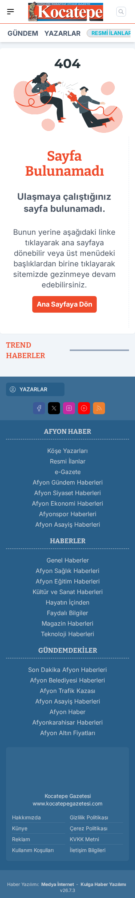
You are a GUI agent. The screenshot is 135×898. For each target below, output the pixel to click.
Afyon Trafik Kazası (67, 690)
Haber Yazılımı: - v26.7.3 (66, 887)
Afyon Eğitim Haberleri (68, 581)
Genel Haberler (67, 560)
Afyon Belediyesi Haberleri (67, 680)
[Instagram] (69, 408)
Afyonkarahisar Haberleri (67, 722)
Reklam (21, 839)
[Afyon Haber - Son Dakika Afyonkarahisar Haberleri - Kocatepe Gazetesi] (67, 771)
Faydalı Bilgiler (67, 613)
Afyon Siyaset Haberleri (67, 493)
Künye (19, 828)
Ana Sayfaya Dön (64, 304)
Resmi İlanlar (68, 461)
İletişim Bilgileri (87, 850)
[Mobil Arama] (121, 12)
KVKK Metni (84, 839)
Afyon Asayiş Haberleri (67, 524)
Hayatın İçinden (67, 602)
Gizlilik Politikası (89, 817)
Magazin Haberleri (67, 623)
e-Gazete (68, 472)
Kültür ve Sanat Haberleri (68, 592)
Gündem (23, 33)
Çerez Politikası (88, 828)
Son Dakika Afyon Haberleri (67, 669)
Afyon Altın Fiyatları (67, 733)
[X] (54, 408)
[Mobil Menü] (10, 11)
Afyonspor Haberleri (67, 514)
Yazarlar (62, 33)
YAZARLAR (33, 389)
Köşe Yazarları (67, 450)
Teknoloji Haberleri (67, 634)
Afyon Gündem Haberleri (68, 482)
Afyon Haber (68, 712)
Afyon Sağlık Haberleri (67, 570)
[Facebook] (39, 408)
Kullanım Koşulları (33, 850)
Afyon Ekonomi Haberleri (67, 503)
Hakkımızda (26, 817)
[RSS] (99, 408)
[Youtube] (84, 408)
